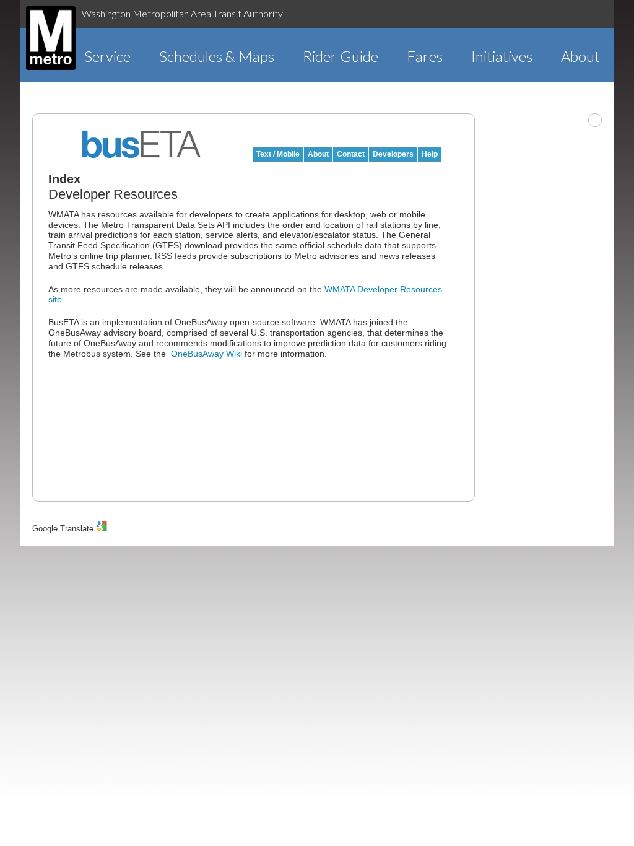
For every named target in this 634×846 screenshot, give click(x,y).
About (580, 56)
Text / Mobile (278, 154)
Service (107, 56)
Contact (351, 154)
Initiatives (501, 56)
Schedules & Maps (216, 56)
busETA (141, 144)
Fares (425, 56)
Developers (393, 154)
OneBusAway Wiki (206, 354)
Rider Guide (340, 56)
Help (430, 154)
